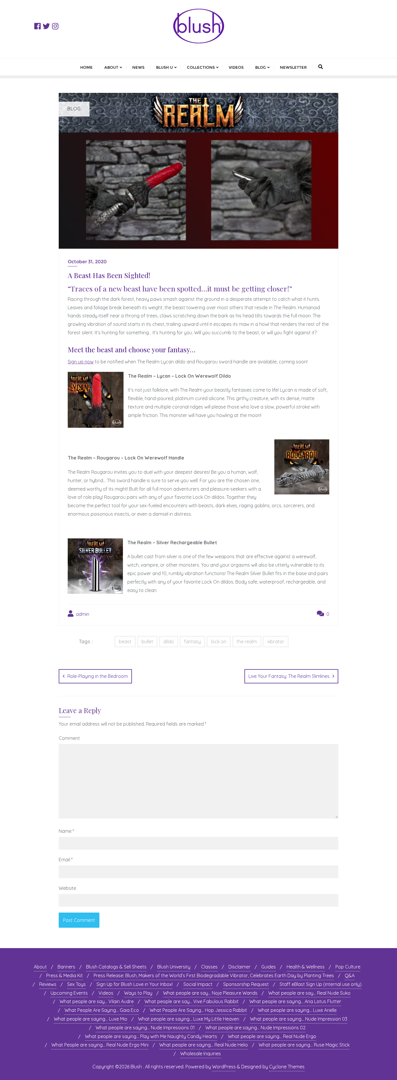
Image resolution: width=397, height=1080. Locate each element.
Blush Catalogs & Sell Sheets (116, 967)
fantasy (192, 641)
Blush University (173, 967)
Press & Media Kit (64, 975)
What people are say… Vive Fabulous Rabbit (191, 1001)
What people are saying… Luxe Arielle (297, 1010)
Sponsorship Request (246, 984)
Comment (69, 738)
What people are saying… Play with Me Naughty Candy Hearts (151, 1036)
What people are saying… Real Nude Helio (203, 1045)
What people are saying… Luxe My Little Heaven (188, 1019)
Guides (268, 967)
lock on (218, 641)
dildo (168, 641)
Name (66, 831)
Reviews (47, 984)
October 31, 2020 (87, 261)
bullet (147, 641)
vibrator (275, 641)
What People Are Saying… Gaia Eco (102, 1010)
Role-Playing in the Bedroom (97, 676)
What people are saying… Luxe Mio (90, 1019)
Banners (66, 967)
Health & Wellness (306, 967)
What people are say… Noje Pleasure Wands (210, 993)
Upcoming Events (69, 993)
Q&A (350, 975)
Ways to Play (138, 993)
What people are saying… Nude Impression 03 (298, 1019)
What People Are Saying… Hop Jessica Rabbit (198, 1010)
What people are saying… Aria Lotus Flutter (295, 1001)
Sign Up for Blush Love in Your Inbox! (134, 984)
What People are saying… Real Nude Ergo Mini (100, 1045)
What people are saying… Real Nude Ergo (272, 1036)
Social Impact (197, 984)
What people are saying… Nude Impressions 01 (145, 1027)
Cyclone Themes (287, 1067)
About (40, 967)
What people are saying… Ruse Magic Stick (304, 1045)
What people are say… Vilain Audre (97, 1001)
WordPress (224, 1067)
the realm (247, 641)
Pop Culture (347, 967)
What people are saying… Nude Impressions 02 (255, 1027)
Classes (209, 967)
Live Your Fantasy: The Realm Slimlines (289, 676)
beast (125, 641)
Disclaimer (239, 967)
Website (67, 888)
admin (82, 614)
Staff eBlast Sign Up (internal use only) (321, 984)
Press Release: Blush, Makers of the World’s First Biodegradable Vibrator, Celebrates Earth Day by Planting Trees (214, 975)
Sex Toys (76, 984)
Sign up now (81, 362)
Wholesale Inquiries (200, 1053)
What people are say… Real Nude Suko (309, 993)
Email (66, 859)
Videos (106, 993)
